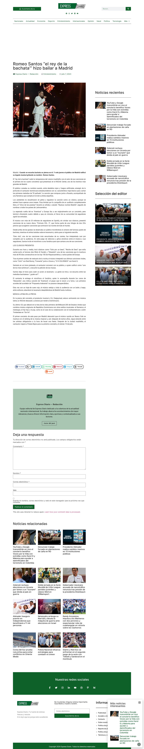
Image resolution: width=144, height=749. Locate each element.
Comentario (18, 446)
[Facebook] (66, 13)
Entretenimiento (63, 21)
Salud (99, 21)
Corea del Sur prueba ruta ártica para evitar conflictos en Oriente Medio (23, 653)
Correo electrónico (21, 482)
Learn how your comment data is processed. (62, 512)
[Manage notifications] (139, 744)
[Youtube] (77, 13)
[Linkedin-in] (69, 687)
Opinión (91, 21)
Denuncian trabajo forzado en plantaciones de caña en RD (49, 549)
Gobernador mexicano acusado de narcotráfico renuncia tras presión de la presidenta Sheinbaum (74, 588)
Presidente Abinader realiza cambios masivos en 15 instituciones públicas (74, 550)
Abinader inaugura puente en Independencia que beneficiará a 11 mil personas (21, 620)
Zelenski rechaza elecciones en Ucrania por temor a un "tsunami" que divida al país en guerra (24, 589)
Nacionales (18, 21)
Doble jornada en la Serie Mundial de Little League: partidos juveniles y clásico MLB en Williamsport (49, 589)
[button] (20, 367)
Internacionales (79, 21)
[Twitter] (72, 13)
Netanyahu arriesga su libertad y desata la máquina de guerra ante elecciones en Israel (49, 619)
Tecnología (117, 21)
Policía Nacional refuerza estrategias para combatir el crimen (49, 652)
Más (125, 21)
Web (14, 490)
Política (107, 21)
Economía (41, 21)
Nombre (17, 473)
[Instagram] (69, 13)
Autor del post (49, 423)
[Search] (128, 9)
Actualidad (30, 21)
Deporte (51, 21)
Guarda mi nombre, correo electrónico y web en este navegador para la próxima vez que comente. (48, 501)
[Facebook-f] (50, 687)
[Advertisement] (72, 40)
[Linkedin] (75, 13)
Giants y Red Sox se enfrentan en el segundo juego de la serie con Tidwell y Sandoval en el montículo (74, 654)
